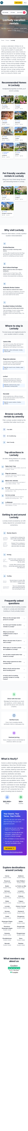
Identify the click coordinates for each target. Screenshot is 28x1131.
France (7, 40)
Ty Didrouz (4, 155)
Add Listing (18, 2)
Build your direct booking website (13, 852)
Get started (8, 848)
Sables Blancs (5, 138)
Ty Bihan (17, 138)
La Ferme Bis (5, 106)
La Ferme (4, 197)
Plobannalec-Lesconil (6, 153)
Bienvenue (17, 122)
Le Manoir (17, 197)
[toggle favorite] (12, 97)
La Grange (17, 106)
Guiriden (17, 154)
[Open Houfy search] (24, 12)
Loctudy (5, 105)
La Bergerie (4, 122)
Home (2, 40)
